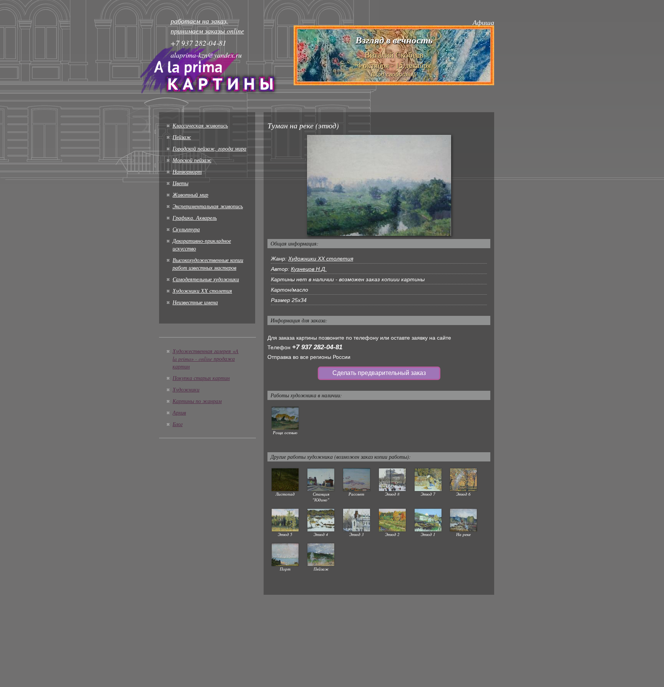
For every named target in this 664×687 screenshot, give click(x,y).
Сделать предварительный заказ (379, 373)
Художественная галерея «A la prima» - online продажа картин (206, 358)
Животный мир (190, 194)
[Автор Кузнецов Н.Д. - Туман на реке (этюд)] (379, 185)
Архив (179, 412)
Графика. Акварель (195, 217)
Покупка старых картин (201, 378)
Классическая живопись (200, 125)
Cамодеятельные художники (206, 279)
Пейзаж (182, 137)
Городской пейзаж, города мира (209, 148)
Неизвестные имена (195, 302)
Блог (178, 424)
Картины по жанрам (197, 401)
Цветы (180, 183)
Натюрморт (187, 171)
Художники (186, 389)
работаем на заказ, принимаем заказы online (207, 25)
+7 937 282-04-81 (317, 347)
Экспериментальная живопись (208, 206)
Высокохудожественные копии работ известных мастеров (208, 263)
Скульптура (186, 229)
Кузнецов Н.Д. (309, 269)
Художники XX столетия (202, 290)
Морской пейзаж (192, 160)
